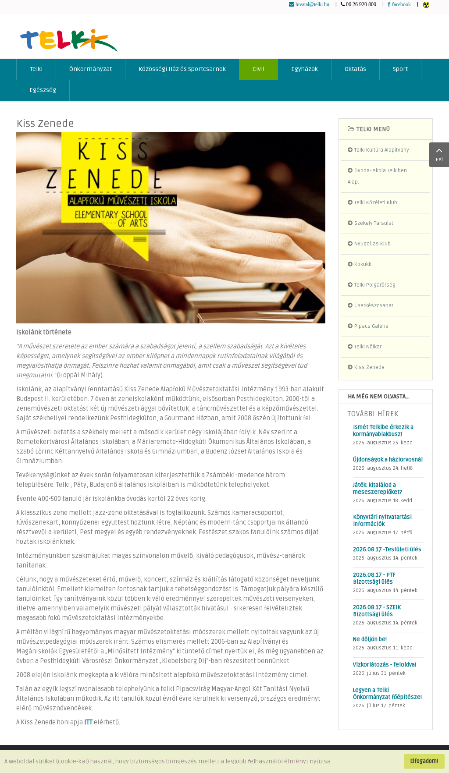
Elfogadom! (424, 761)
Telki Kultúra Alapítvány (381, 150)
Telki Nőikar (367, 347)
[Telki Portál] (68, 36)
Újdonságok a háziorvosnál (388, 459)
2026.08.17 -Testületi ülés (387, 549)
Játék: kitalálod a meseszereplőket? (377, 489)
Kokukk (362, 264)
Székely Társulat (373, 223)
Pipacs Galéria (371, 326)
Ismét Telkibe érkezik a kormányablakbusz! (383, 431)
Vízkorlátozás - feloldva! (384, 664)
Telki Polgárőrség (375, 285)
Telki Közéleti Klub (375, 202)
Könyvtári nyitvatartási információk (382, 521)
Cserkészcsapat (373, 305)
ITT (88, 722)
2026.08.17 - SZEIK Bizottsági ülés (377, 611)
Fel (439, 159)
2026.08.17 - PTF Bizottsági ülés (374, 578)
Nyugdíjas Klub (372, 244)
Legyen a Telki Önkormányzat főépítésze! (387, 694)
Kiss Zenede (45, 123)
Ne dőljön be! (370, 639)
